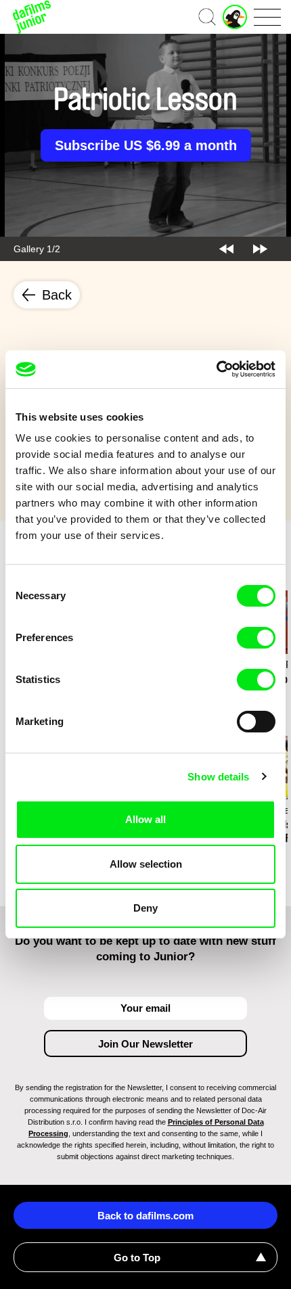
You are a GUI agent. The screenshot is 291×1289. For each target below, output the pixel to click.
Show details (218, 776)
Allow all (145, 819)
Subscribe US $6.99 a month (146, 145)
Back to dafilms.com (145, 1215)
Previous (226, 249)
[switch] (256, 638)
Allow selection (146, 864)
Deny (145, 908)
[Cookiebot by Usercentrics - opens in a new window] (216, 369)
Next (260, 249)
